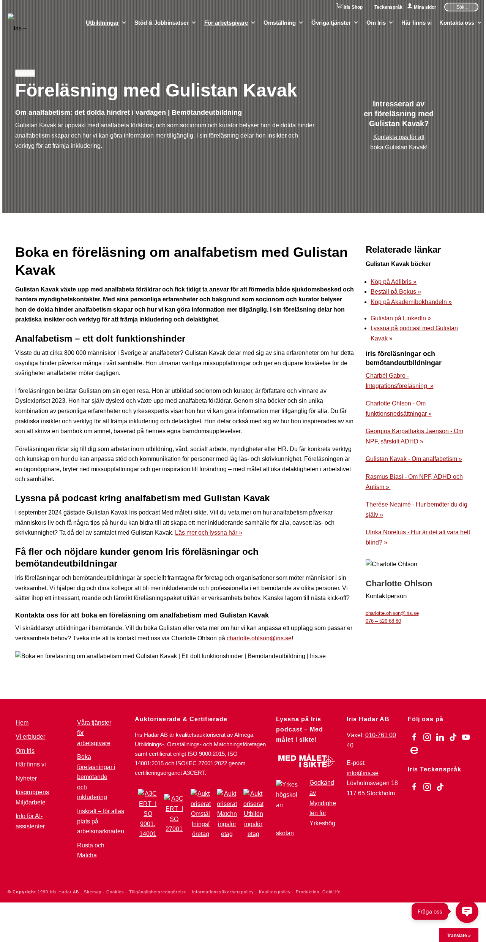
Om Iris (376, 22)
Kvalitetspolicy (275, 892)
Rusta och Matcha (90, 850)
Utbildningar (102, 22)
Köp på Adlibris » (394, 282)
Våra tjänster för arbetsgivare (94, 732)
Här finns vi (416, 22)
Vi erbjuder (30, 736)
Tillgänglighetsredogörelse (158, 892)
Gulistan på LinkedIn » (401, 318)
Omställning (280, 22)
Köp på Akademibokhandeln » (411, 302)
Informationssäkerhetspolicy (223, 892)
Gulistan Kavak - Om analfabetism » (414, 459)
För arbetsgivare (226, 22)
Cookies (115, 892)
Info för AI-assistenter (30, 821)
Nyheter (26, 778)
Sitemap (92, 892)
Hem (22, 722)
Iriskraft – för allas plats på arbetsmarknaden (100, 821)
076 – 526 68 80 (383, 621)
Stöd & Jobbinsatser (161, 22)
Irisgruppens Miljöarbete (32, 797)
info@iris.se (363, 773)
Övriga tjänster (331, 22)
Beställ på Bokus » (396, 291)
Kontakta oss (456, 22)
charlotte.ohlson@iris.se (259, 638)
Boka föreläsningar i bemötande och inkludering (96, 777)
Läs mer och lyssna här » (208, 532)
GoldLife (331, 892)
